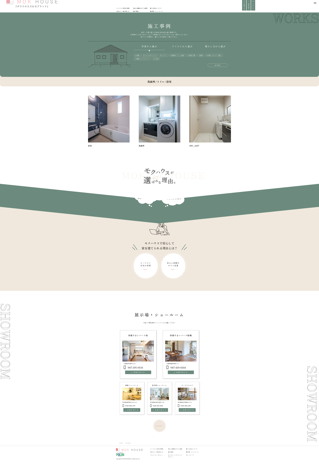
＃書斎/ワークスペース (142, 59)
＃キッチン (163, 55)
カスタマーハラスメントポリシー (175, 456)
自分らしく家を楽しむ (123, 11)
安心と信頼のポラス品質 (140, 8)
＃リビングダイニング (149, 55)
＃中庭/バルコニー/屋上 (213, 55)
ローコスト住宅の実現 (123, 8)
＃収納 (201, 55)
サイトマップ (190, 455)
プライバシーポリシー (156, 455)
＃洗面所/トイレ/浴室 (177, 55)
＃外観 (137, 55)
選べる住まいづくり (156, 8)
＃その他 (155, 59)
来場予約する (139, 372)
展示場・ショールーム (156, 11)
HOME (121, 443)
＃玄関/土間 (191, 55)
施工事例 (135, 11)
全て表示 (218, 65)
